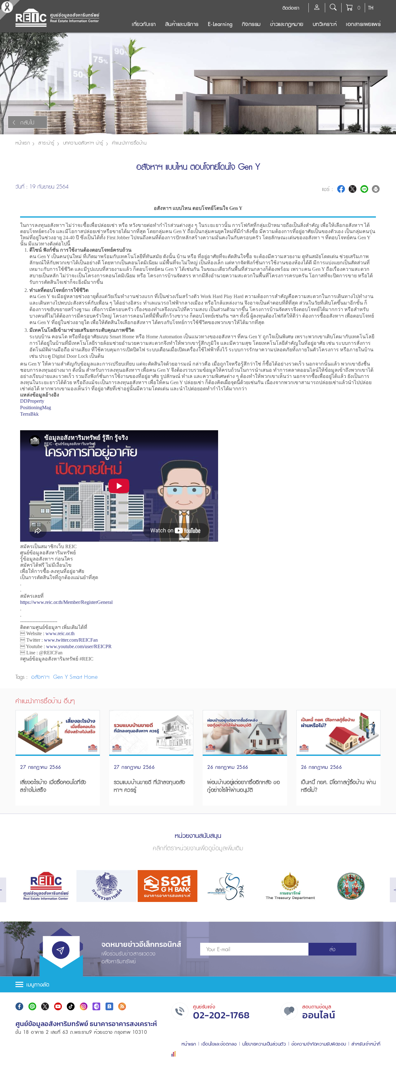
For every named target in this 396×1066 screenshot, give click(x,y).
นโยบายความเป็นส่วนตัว (264, 1044)
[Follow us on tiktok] (71, 1006)
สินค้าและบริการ (182, 24)
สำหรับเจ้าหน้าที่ (366, 1044)
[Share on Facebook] (341, 189)
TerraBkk (29, 414)
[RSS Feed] (122, 1006)
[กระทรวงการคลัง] (106, 886)
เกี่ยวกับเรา (144, 24)
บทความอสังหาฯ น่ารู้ (83, 143)
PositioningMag (35, 407)
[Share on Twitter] (352, 189)
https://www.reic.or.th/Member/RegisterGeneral (66, 602)
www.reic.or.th (60, 633)
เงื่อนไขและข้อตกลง (219, 1044)
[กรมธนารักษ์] (289, 886)
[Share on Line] (364, 189)
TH (370, 8)
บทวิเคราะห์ (325, 24)
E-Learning (220, 24)
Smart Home (83, 677)
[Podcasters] (96, 1006)
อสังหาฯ (41, 677)
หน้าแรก (22, 143)
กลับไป (27, 122)
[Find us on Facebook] (19, 1006)
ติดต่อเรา (290, 8)
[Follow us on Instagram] (84, 1006)
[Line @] (32, 1006)
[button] (198, 984)
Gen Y (60, 677)
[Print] (376, 189)
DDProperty (32, 401)
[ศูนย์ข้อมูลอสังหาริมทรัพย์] (45, 886)
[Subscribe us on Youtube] (58, 1006)
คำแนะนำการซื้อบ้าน (129, 143)
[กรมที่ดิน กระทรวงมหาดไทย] (351, 886)
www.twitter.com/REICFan (71, 640)
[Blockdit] (109, 1006)
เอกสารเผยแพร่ (363, 24)
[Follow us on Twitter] (45, 1006)
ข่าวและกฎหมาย (286, 24)
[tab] (198, 984)
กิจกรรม (251, 24)
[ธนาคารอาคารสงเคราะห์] (167, 886)
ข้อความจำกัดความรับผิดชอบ (318, 1044)
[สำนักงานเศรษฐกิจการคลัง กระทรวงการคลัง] (228, 886)
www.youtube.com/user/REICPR (79, 646)
